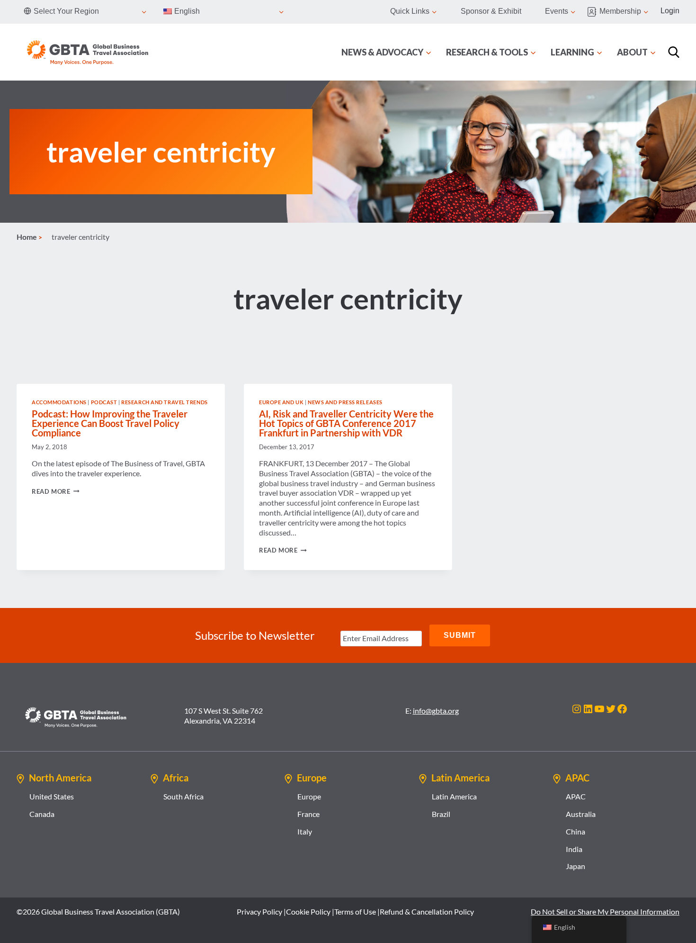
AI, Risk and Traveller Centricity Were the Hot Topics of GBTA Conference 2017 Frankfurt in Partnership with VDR (346, 423)
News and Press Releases (345, 402)
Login (669, 11)
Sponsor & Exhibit (491, 11)
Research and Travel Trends (164, 402)
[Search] (673, 52)
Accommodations (59, 402)
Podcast (104, 402)
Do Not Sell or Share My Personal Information (605, 911)
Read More (56, 491)
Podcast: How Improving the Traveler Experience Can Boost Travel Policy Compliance (109, 423)
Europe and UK (281, 402)
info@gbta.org (436, 710)
